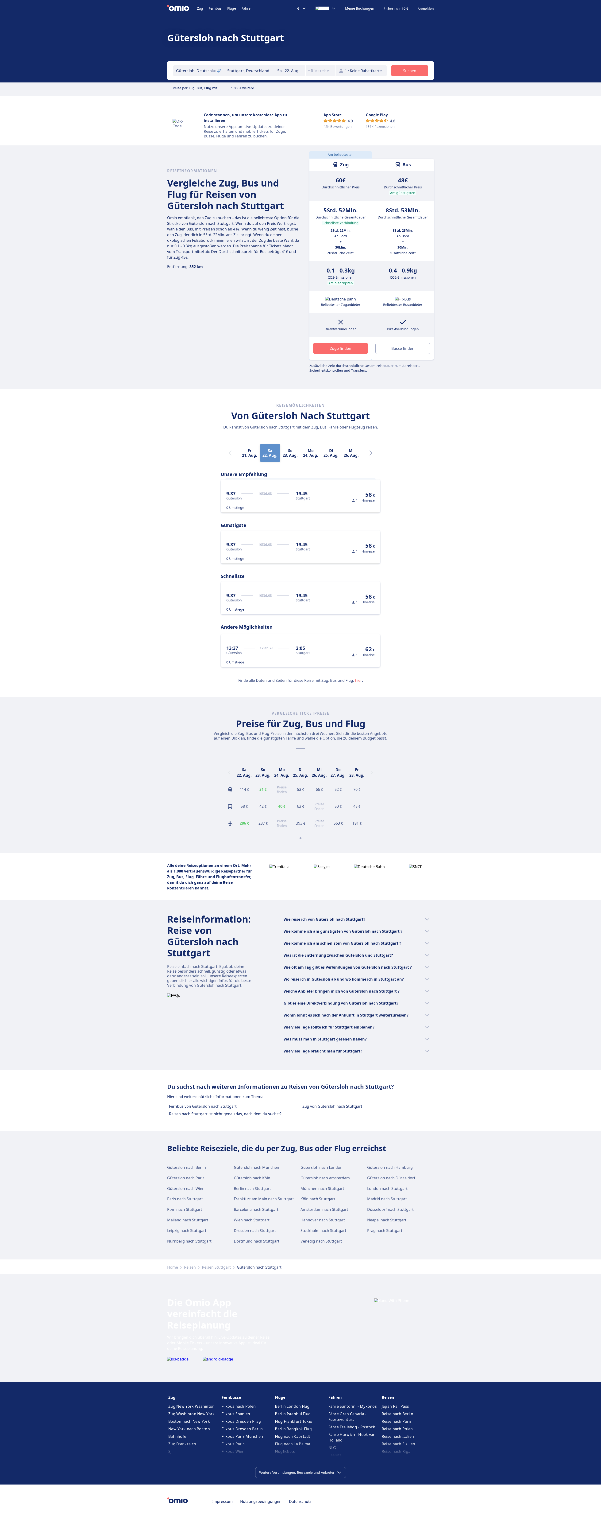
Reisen (190, 1267)
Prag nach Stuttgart (384, 1230)
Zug (200, 8)
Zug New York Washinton (191, 1406)
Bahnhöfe (177, 1436)
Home (172, 1267)
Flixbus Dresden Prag (241, 1421)
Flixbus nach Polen (239, 1406)
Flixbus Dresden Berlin (242, 1428)
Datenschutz (300, 1501)
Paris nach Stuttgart (185, 1198)
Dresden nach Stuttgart (255, 1230)
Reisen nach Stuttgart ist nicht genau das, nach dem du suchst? (225, 1113)
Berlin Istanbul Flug (293, 1413)
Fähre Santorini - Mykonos (352, 1406)
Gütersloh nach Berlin (186, 1167)
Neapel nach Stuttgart (386, 1220)
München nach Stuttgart (322, 1188)
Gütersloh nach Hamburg (390, 1167)
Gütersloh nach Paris (185, 1178)
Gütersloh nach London (321, 1167)
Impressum (222, 1501)
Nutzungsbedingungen (260, 1501)
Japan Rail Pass (395, 1406)
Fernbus (215, 8)
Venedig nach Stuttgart (321, 1241)
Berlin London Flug (292, 1406)
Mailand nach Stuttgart (187, 1220)
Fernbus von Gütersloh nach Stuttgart (203, 1106)
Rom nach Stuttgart (184, 1209)
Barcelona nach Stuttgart (256, 1209)
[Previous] (229, 772)
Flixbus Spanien (236, 1413)
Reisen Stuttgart (216, 1267)
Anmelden (426, 9)
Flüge (231, 8)
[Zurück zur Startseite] (182, 8)
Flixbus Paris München (242, 1436)
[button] (290, 70)
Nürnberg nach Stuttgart (189, 1241)
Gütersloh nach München (256, 1167)
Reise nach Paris (397, 1421)
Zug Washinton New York (191, 1413)
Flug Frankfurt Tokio (293, 1421)
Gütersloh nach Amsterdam (325, 1178)
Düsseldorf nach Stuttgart (390, 1209)
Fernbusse (231, 1397)
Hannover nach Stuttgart (322, 1220)
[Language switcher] (326, 8)
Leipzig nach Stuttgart (186, 1230)
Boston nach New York (189, 1421)
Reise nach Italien (398, 1436)
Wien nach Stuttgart (252, 1220)
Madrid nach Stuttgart (387, 1198)
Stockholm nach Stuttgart (323, 1230)
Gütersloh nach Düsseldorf (391, 1178)
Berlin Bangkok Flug (293, 1428)
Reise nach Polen (397, 1428)
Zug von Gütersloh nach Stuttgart (332, 1106)
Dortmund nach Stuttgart (256, 1241)
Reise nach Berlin (397, 1413)
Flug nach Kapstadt (292, 1436)
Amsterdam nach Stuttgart (324, 1209)
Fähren (247, 8)
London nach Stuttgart (387, 1188)
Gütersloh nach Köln (252, 1178)
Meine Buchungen (359, 8)
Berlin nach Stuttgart (252, 1188)
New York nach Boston (189, 1428)
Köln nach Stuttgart (317, 1198)
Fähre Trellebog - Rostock (351, 1427)
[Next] (371, 453)
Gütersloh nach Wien (185, 1188)
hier (358, 680)
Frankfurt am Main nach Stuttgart (264, 1198)
